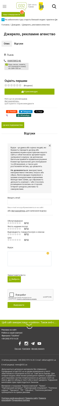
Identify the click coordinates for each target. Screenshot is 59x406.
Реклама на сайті (9, 330)
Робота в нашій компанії (12, 333)
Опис (7, 43)
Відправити (19, 305)
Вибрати (15, 279)
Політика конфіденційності (13, 398)
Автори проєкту (37, 349)
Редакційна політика (21, 400)
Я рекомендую (31, 91)
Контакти (26, 349)
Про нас (18, 349)
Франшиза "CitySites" (11, 336)
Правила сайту (31, 398)
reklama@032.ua (49, 360)
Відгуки (18, 43)
